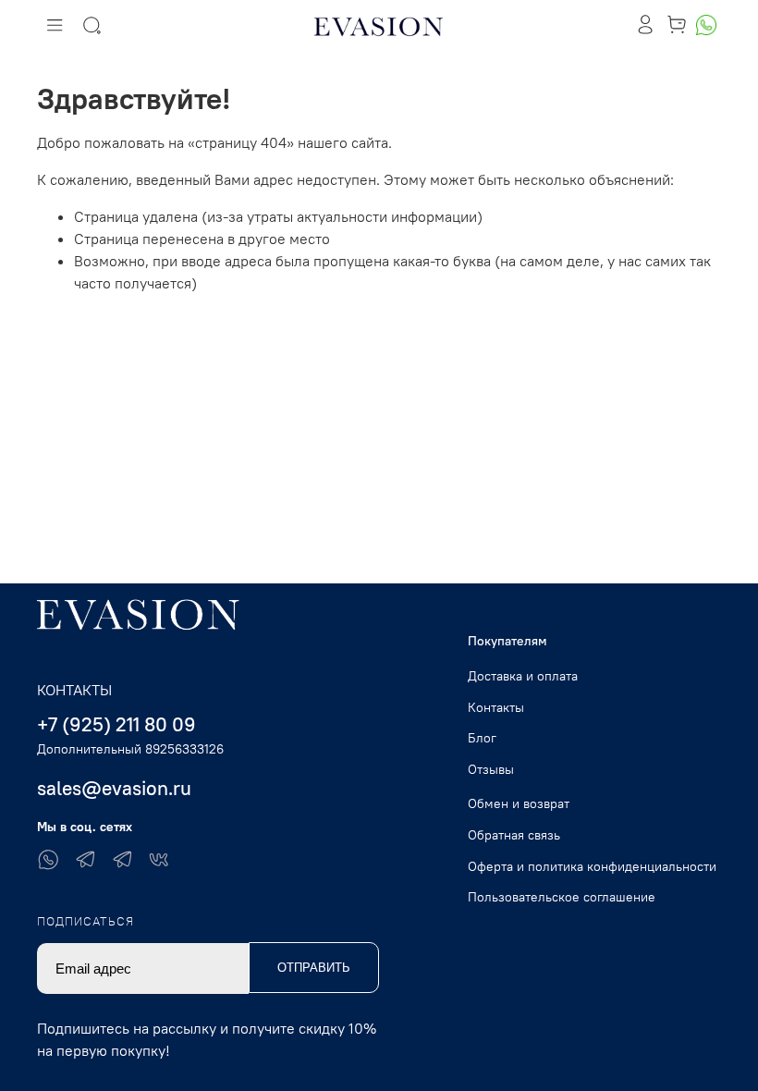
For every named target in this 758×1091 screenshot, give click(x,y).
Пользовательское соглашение (561, 897)
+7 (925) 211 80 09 (116, 724)
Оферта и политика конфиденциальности (592, 866)
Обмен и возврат (518, 803)
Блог (482, 737)
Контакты (496, 707)
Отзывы (491, 769)
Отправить (313, 968)
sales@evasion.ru (114, 788)
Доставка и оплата (523, 676)
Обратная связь (514, 835)
